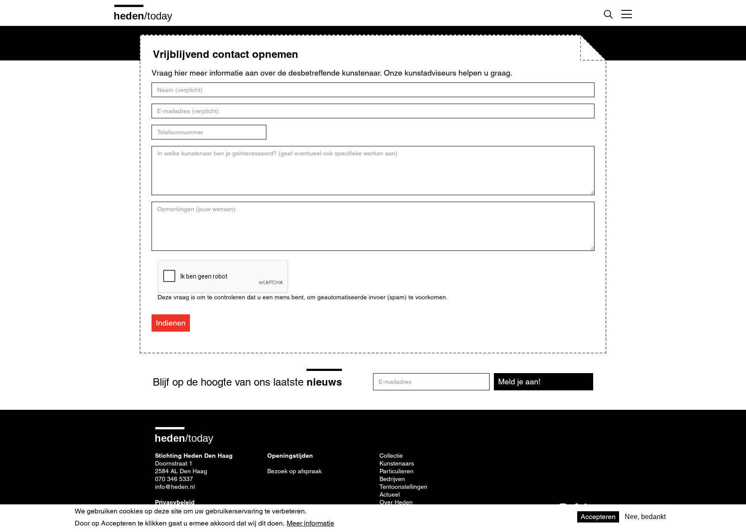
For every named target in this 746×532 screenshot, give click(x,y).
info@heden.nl (175, 486)
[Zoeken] (608, 14)
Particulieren (396, 471)
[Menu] (626, 13)
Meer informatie (310, 523)
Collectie (391, 455)
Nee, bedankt (645, 516)
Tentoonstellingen (403, 486)
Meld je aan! (519, 381)
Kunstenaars (396, 463)
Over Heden (396, 502)
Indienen (171, 322)
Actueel (389, 494)
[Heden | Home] (146, 15)
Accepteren (598, 517)
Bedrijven (392, 478)
